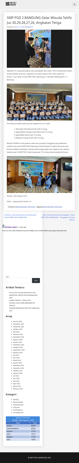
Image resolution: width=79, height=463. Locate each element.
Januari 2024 (17, 342)
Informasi (31, 207)
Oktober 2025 (17, 329)
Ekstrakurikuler (18, 405)
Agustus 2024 (18, 340)
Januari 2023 (17, 363)
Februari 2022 (18, 389)
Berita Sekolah (21, 207)
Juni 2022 (16, 378)
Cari (7, 277)
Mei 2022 (16, 381)
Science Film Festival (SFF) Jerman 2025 (22, 293)
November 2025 (18, 327)
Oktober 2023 (17, 347)
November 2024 (18, 337)
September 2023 (18, 350)
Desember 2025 (18, 324)
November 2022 (18, 368)
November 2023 (18, 345)
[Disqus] (39, 249)
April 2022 (16, 384)
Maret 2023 (17, 360)
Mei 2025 (16, 332)
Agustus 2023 (18, 353)
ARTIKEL (16, 400)
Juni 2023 (16, 358)
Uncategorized (18, 412)
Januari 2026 (17, 321)
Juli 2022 (16, 376)
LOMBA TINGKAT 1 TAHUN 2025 (20, 300)
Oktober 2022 (17, 371)
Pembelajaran (18, 410)
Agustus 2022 (18, 373)
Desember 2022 (18, 365)
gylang (30, 27)
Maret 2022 (17, 386)
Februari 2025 (18, 334)
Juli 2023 (16, 355)
